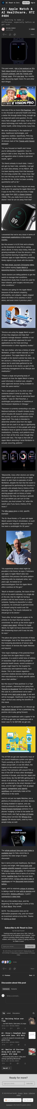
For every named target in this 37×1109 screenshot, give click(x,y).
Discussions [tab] (16, 1013)
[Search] (33, 1013)
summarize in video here (11, 897)
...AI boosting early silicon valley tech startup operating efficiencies (14, 1058)
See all (5, 1068)
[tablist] (10, 989)
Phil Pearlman (26, 110)
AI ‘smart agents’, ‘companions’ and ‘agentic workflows (18, 788)
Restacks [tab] (14, 989)
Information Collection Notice (19, 953)
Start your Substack (13, 1100)
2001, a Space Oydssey (23, 194)
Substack (9, 1105)
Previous (7, 975)
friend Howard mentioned (12, 809)
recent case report (10, 625)
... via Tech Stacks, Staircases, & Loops (14, 1023)
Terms (26, 1093)
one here (20, 76)
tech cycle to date (19, 694)
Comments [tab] (6, 989)
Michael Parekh (10, 28)
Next (30, 975)
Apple (21, 332)
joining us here (9, 919)
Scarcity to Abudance (10, 689)
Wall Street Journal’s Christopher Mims (19, 265)
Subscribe (26, 3)
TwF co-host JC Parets (24, 814)
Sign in (33, 3)
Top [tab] (4, 1013)
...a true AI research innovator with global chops (13, 1039)
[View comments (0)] (10, 34)
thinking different (17, 894)
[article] (18, 1023)
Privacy (20, 1093)
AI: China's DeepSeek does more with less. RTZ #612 (14, 1034)
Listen (33, 29)
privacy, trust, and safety (13, 871)
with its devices (26, 891)
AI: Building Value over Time (13, 1019)
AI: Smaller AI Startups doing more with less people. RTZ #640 (13, 1051)
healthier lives (12, 876)
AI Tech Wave (7, 906)
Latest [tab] (9, 1013)
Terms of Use (27, 951)
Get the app (28, 1100)
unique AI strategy (27, 889)
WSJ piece (9, 511)
